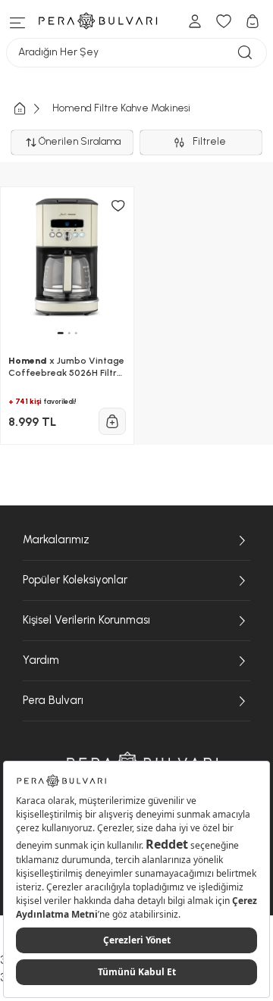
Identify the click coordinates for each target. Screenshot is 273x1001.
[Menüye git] (18, 21)
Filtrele (212, 141)
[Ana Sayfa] (31, 109)
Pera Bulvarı (53, 700)
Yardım (41, 660)
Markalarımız (56, 539)
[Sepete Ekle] (112, 421)
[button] (60, 333)
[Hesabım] (194, 21)
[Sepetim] (252, 21)
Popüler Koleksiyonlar (75, 580)
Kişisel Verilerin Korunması (86, 620)
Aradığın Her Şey (58, 51)
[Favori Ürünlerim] (223, 21)
